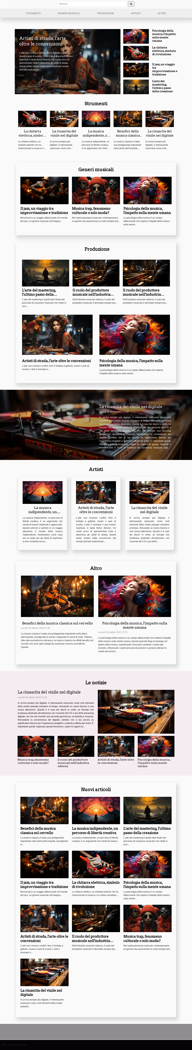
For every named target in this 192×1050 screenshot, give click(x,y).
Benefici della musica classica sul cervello (128, 135)
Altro (162, 13)
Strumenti (33, 13)
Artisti (136, 13)
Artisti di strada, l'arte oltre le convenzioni (42, 41)
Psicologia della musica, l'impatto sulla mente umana (164, 35)
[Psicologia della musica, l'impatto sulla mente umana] (136, 36)
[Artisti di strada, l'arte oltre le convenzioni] (57, 334)
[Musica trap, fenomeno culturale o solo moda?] (96, 190)
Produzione (105, 13)
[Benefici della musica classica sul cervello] (128, 118)
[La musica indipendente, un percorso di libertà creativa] (96, 118)
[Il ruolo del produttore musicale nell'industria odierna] (96, 273)
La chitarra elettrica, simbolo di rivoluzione (164, 51)
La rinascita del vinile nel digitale (64, 133)
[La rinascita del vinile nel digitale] (64, 118)
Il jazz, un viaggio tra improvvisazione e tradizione (164, 69)
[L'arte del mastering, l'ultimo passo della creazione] (136, 86)
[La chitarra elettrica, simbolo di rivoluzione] (136, 53)
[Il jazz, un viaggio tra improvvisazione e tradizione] (136, 70)
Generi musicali (69, 13)
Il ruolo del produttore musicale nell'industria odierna (92, 294)
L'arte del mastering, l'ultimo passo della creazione (162, 86)
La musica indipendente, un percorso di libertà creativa (96, 137)
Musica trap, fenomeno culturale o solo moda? (91, 210)
